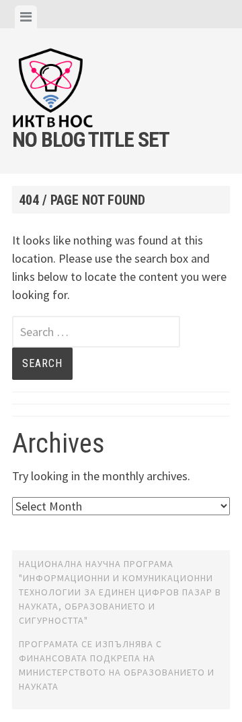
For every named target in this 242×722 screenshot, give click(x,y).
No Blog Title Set (90, 139)
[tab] (26, 16)
